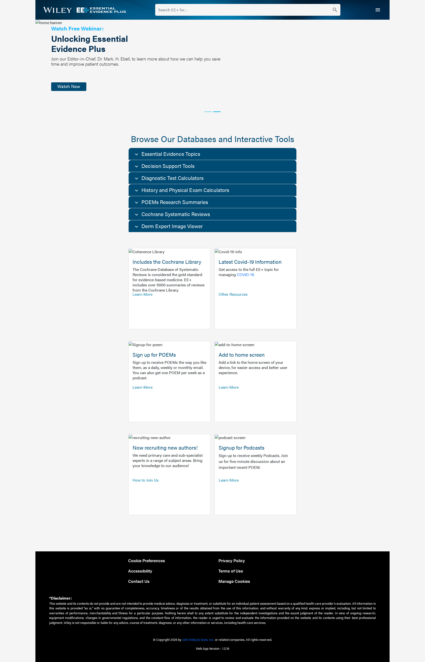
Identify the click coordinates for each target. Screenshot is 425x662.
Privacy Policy (231, 560)
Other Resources (233, 294)
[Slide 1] (208, 112)
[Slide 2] (217, 112)
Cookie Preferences (146, 560)
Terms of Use (230, 571)
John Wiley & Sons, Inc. (198, 639)
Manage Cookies (234, 581)
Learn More (142, 294)
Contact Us (139, 581)
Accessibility (140, 571)
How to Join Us (146, 480)
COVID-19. (246, 274)
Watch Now (68, 86)
